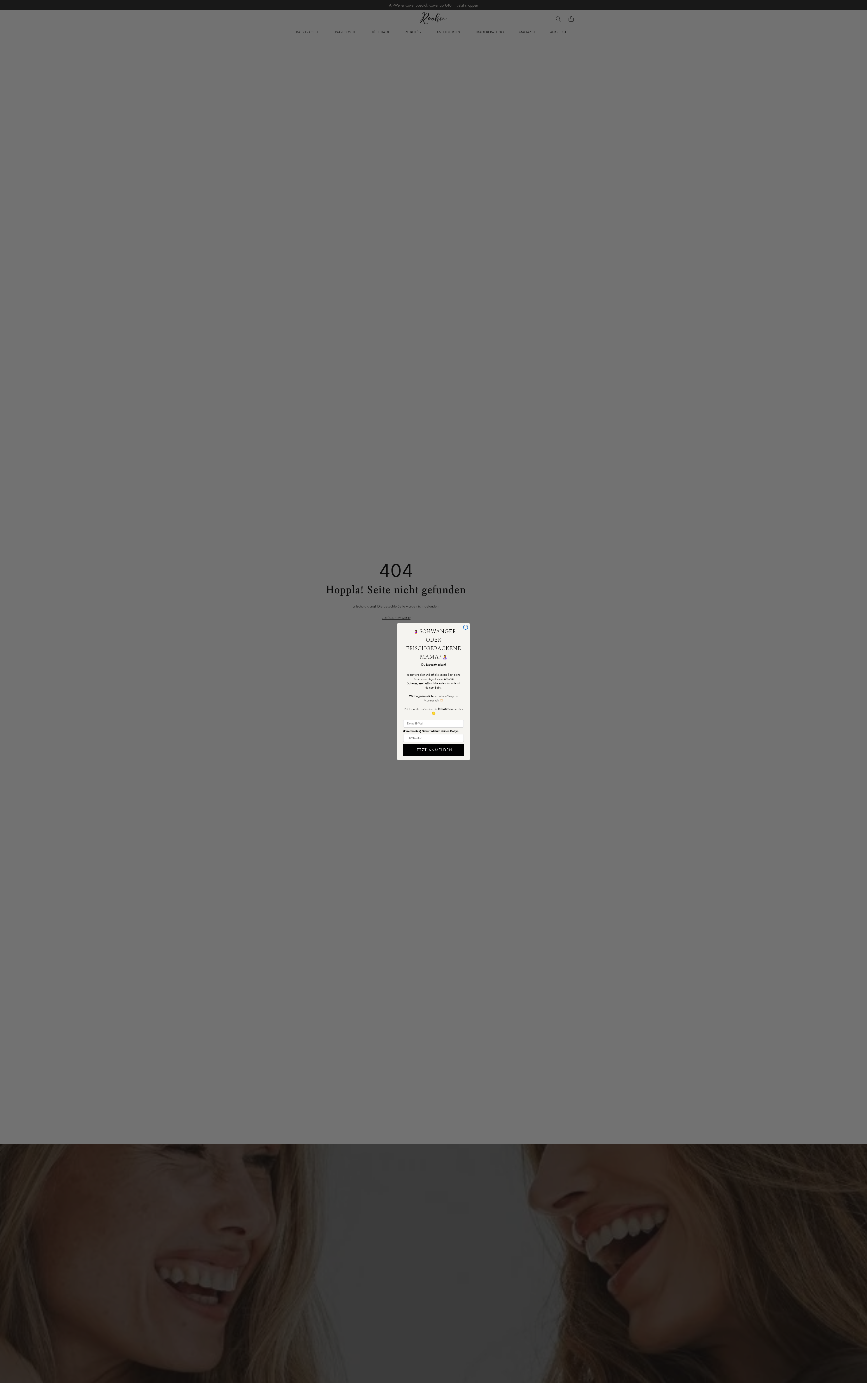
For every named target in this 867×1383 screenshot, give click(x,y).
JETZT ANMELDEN (433, 750)
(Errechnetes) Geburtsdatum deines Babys (431, 731)
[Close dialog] (465, 627)
